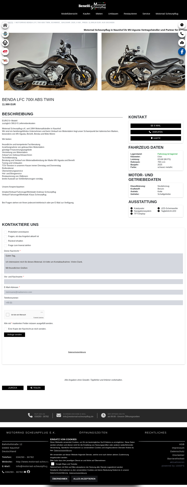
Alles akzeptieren (84, 479)
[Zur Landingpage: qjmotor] (5, 51)
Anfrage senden (14, 334)
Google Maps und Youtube (66, 464)
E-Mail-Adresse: (12, 287)
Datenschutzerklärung (77, 352)
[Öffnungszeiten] (182, 25)
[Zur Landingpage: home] (5, 25)
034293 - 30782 (41, 416)
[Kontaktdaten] (182, 34)
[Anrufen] (30, 415)
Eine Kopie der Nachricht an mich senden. (27, 329)
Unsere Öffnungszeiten (128, 416)
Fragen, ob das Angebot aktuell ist (23, 236)
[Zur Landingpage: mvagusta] (5, 34)
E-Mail (157, 126)
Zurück (12, 388)
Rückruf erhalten (15, 241)
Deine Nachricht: (12, 251)
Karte (157, 138)
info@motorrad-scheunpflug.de (78, 416)
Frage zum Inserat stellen (19, 245)
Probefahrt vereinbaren (18, 232)
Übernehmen (59, 479)
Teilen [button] (37, 388)
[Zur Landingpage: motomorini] (5, 60)
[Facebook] (182, 51)
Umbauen (113, 13)
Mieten (99, 13)
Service (146, 13)
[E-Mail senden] (58, 415)
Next (181, 61)
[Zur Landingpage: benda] (5, 43)
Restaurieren (130, 13)
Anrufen (157, 132)
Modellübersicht (69, 13)
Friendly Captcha (38, 317)
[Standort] (182, 43)
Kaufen (86, 13)
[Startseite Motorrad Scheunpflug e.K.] (92, 6)
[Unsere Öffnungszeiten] (103, 415)
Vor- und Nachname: (14, 277)
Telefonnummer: (11, 298)
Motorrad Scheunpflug (167, 13)
